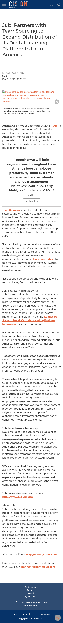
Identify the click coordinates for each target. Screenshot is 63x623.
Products (31, 590)
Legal (15, 614)
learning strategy (44, 259)
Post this (33, 201)
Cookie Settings (44, 614)
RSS (32, 614)
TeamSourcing (11, 210)
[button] (51, 4)
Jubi (55, 125)
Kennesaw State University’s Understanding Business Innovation (29, 320)
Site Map (24, 614)
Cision (35, 619)
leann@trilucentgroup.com (38, 566)
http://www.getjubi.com (17, 496)
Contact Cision (31, 587)
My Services (30, 596)
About (31, 593)
